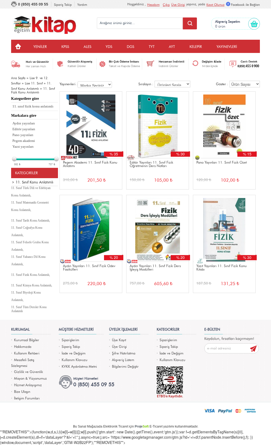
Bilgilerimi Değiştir (125, 366)
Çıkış (166, 4)
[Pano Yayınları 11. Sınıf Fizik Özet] (224, 125)
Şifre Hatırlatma (123, 353)
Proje (142, 426)
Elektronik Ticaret (115, 426)
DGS (130, 47)
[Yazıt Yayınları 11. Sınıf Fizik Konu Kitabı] (224, 228)
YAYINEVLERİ (226, 47)
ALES (87, 47)
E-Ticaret (156, 426)
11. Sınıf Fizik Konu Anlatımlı (30, 275)
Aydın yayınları (23, 123)
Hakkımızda (22, 347)
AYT (172, 47)
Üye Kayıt (119, 340)
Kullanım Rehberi (26, 353)
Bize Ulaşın (22, 392)
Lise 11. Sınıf (34, 83)
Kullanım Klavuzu (74, 360)
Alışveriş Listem (123, 360)
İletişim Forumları (27, 398)
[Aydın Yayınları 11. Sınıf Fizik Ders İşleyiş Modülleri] (158, 228)
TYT (152, 47)
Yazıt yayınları (23, 147)
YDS (109, 47)
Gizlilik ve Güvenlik (28, 372)
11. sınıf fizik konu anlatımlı (32, 106)
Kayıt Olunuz (215, 4)
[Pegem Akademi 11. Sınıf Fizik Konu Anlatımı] (91, 125)
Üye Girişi (178, 4)
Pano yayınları (22, 135)
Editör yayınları (23, 129)
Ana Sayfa (18, 78)
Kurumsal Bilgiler (26, 340)
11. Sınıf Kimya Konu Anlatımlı (31, 285)
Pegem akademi (23, 141)
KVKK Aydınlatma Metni (79, 366)
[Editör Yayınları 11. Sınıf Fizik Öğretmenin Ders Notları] (158, 125)
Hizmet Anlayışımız (28, 385)
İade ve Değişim (73, 353)
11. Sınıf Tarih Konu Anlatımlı (30, 220)
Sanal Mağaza (88, 426)
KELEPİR (195, 47)
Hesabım (153, 4)
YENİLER (40, 47)
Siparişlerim (70, 340)
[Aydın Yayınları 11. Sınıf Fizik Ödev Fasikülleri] (91, 228)
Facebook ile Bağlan (245, 4)
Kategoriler (26, 173)
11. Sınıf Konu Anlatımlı (34, 182)
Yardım (82, 4)
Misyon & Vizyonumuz (30, 378)
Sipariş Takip (63, 4)
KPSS (65, 47)
